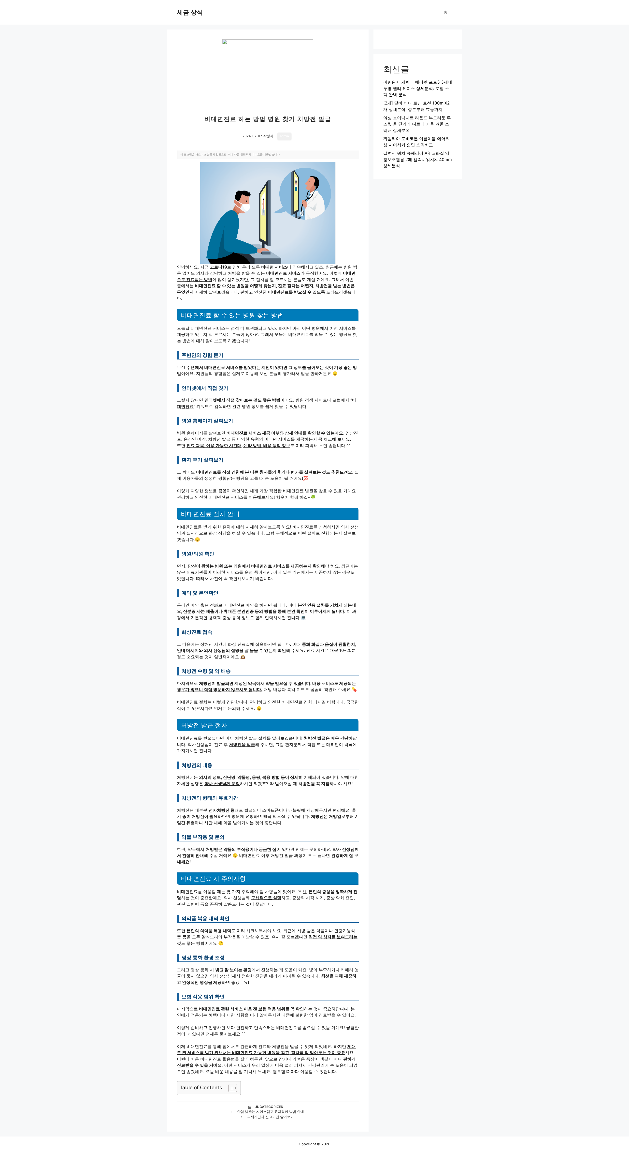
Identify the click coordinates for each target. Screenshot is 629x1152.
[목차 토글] (230, 1088)
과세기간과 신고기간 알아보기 (270, 1117)
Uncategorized (269, 1107)
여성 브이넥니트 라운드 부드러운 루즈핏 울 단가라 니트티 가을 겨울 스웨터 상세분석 (417, 124)
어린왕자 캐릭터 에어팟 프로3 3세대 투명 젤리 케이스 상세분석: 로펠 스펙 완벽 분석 (417, 88)
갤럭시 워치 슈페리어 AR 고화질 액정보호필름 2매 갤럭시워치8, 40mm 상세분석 (417, 159)
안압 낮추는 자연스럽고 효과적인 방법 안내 (270, 1112)
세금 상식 (190, 12)
